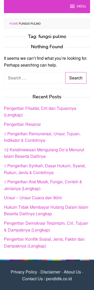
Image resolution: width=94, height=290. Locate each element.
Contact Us (32, 279)
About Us (72, 272)
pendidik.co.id (59, 279)
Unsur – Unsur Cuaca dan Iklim (33, 198)
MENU (81, 6)
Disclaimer (50, 272)
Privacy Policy (24, 272)
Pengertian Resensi (22, 124)
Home (13, 23)
